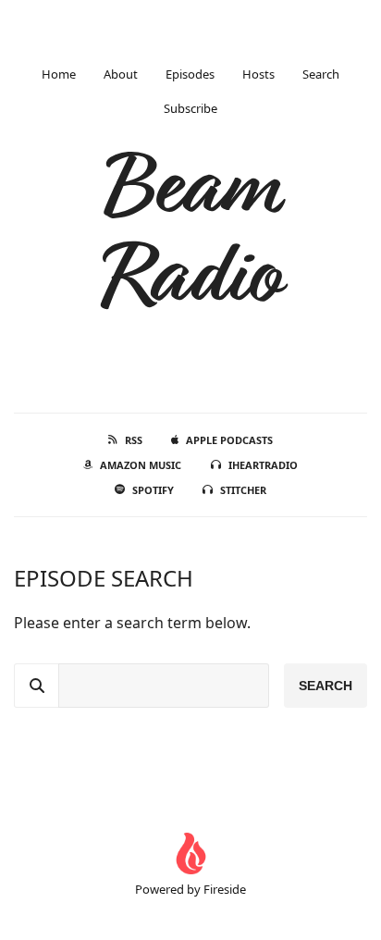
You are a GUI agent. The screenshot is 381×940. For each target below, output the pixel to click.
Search (320, 74)
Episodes (190, 74)
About (121, 74)
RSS (133, 440)
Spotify (153, 490)
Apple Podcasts (229, 440)
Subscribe (190, 108)
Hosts (258, 74)
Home (59, 74)
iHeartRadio (263, 465)
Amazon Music (140, 465)
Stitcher (243, 490)
